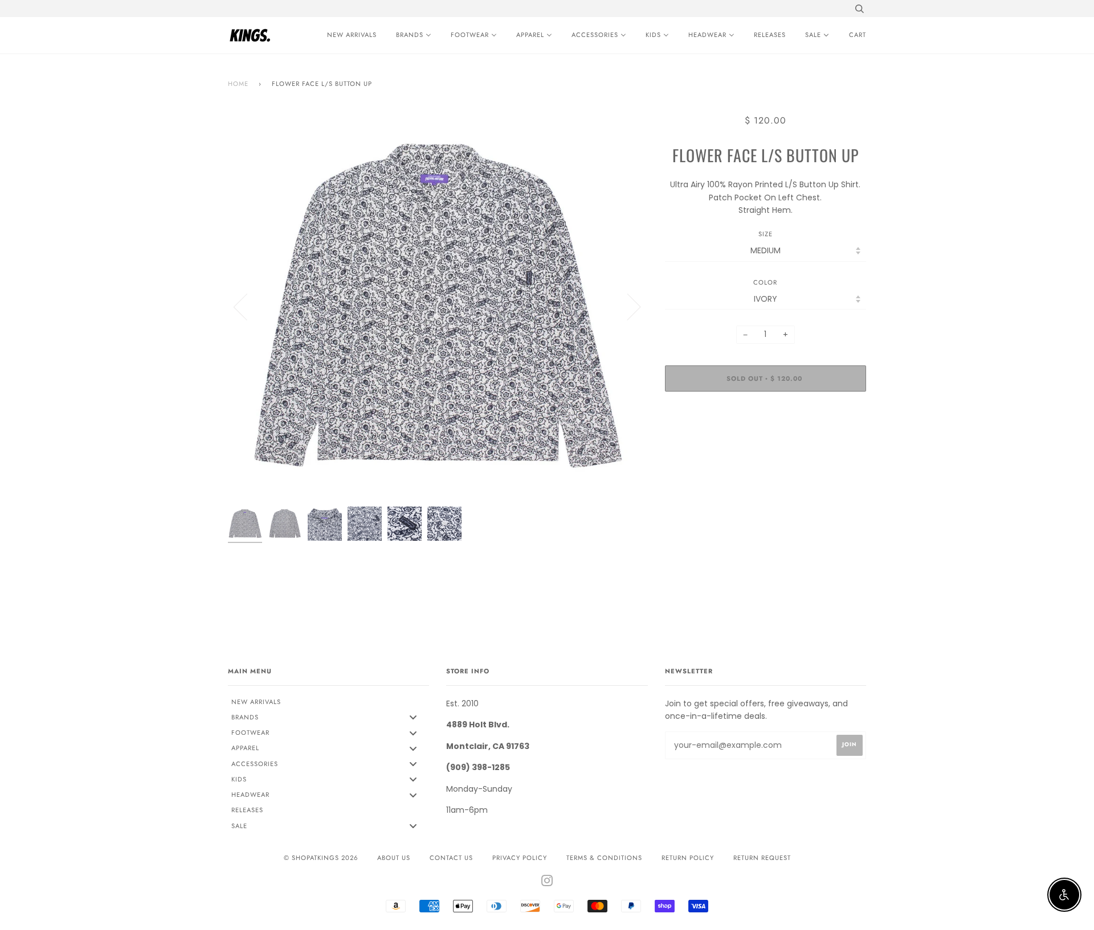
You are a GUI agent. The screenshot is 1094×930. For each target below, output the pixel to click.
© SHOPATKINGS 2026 (321, 857)
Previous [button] (247, 306)
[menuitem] (349, 35)
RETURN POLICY (688, 857)
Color (765, 282)
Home (238, 83)
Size (765, 233)
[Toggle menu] (413, 717)
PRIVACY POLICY (519, 857)
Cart (857, 34)
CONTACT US (451, 857)
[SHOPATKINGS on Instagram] (547, 882)
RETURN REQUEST (762, 857)
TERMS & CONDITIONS (604, 857)
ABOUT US (393, 857)
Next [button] (627, 306)
